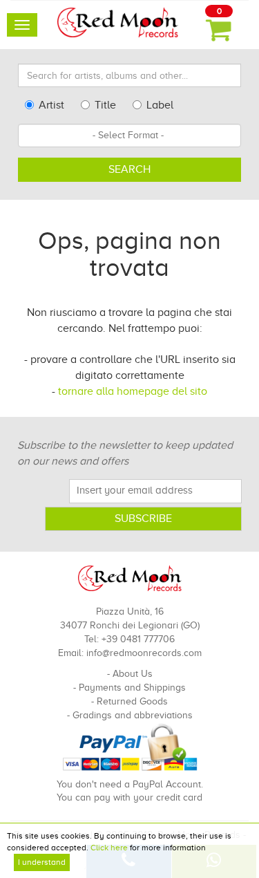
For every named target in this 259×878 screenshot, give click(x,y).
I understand (42, 862)
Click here (109, 847)
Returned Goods (132, 701)
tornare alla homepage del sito (132, 391)
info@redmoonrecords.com (144, 653)
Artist (51, 105)
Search (129, 169)
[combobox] (129, 135)
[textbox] (129, 135)
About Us (133, 674)
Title (105, 105)
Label (159, 105)
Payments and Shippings (132, 687)
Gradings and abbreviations (133, 715)
